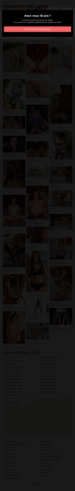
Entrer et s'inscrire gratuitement (37, 29)
